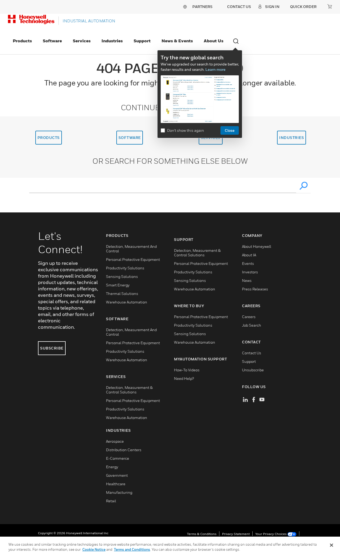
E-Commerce (117, 458)
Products (22, 40)
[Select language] (185, 6)
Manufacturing (119, 492)
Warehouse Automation (126, 302)
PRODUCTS (48, 137)
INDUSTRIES (291, 137)
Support (142, 40)
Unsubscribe (253, 370)
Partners (202, 6)
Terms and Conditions (132, 549)
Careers (249, 316)
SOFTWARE (129, 137)
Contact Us (251, 353)
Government (117, 475)
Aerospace (115, 441)
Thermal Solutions (122, 293)
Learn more (215, 69)
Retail (111, 501)
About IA (249, 255)
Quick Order (303, 6)
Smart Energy (118, 285)
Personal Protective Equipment (133, 259)
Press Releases (255, 289)
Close (230, 130)
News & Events (177, 40)
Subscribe (51, 348)
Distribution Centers (123, 449)
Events (248, 263)
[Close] (331, 545)
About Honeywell (256, 246)
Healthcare (115, 484)
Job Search (251, 325)
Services (82, 40)
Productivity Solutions (125, 268)
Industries (112, 40)
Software (52, 40)
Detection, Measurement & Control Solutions (129, 389)
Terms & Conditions (201, 534)
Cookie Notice (93, 549)
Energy (112, 466)
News (247, 280)
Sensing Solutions (122, 276)
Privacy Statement (236, 534)
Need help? (184, 378)
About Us (213, 40)
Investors (250, 272)
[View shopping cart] (329, 6)
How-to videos (186, 370)
